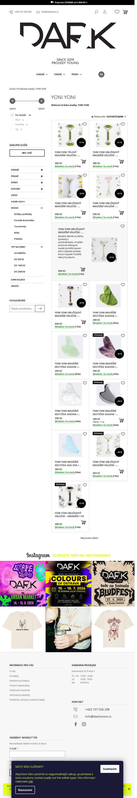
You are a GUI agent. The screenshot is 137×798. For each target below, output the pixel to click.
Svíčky (14, 195)
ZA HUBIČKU (20, 253)
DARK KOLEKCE (18, 279)
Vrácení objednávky (20, 685)
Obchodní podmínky (20, 694)
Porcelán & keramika (24, 220)
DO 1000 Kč (19, 265)
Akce (19, 119)
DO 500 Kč (19, 259)
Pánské (14, 176)
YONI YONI (83, 105)
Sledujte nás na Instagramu (82, 555)
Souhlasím (110, 769)
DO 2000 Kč (19, 271)
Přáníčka (18, 238)
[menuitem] (42, 74)
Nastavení (25, 790)
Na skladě (23, 115)
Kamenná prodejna (19, 680)
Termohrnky (20, 226)
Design (14, 208)
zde (30, 781)
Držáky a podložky (23, 214)
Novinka (21, 124)
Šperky (14, 182)
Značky (15, 286)
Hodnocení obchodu (20, 690)
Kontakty (14, 675)
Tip (18, 129)
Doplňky (15, 188)
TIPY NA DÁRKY (18, 246)
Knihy (16, 232)
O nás (13, 671)
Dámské (15, 169)
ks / (27, 153)
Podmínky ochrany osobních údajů (27, 699)
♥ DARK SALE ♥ (18, 201)
